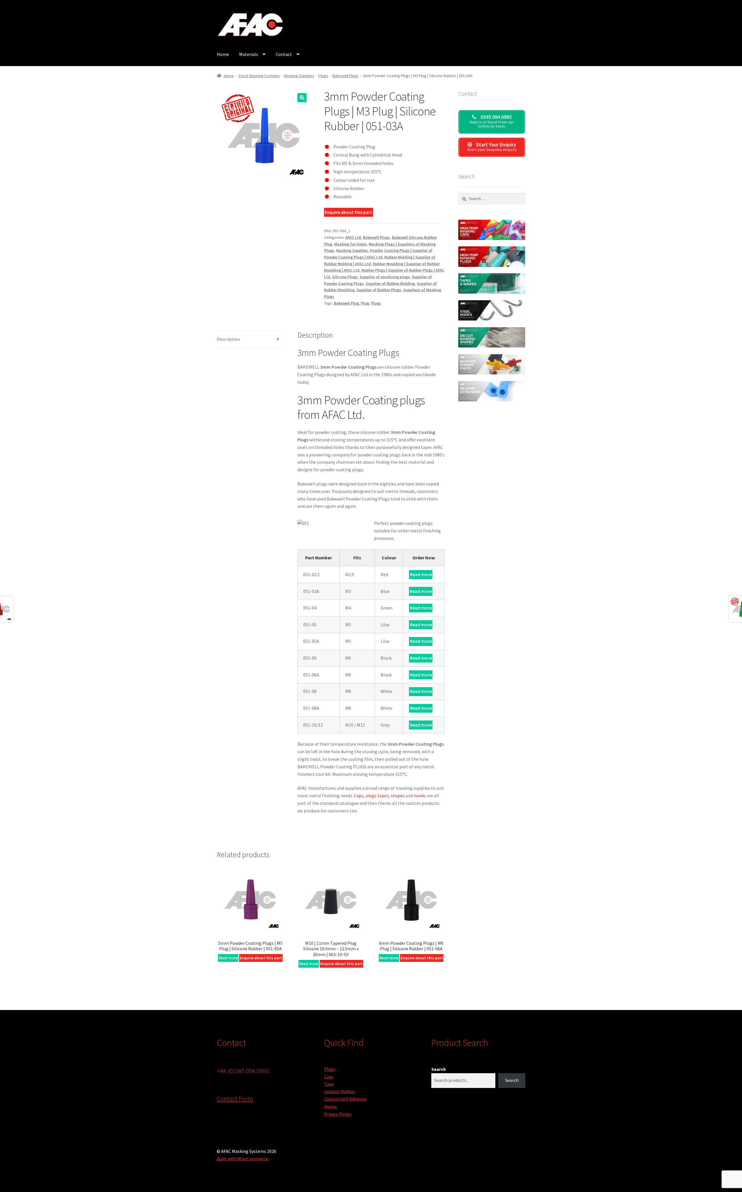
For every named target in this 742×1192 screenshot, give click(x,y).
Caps (358, 795)
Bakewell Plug (346, 303)
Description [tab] (228, 339)
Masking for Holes (350, 244)
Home (223, 54)
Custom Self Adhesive (345, 1099)
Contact (284, 54)
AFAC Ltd (353, 237)
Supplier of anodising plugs (385, 276)
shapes (398, 795)
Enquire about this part (348, 212)
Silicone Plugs (345, 276)
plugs (371, 795)
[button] (302, 97)
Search (438, 1069)
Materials (248, 54)
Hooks (330, 1106)
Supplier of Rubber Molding (390, 283)
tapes (383, 795)
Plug (365, 303)
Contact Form (235, 1099)
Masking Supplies (299, 75)
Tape (329, 1084)
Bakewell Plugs (345, 75)
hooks (420, 795)
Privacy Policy (337, 1114)
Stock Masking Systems (259, 75)
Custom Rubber (339, 1091)
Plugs (323, 75)
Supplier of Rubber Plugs (379, 289)
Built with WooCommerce (242, 1159)
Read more (421, 574)
